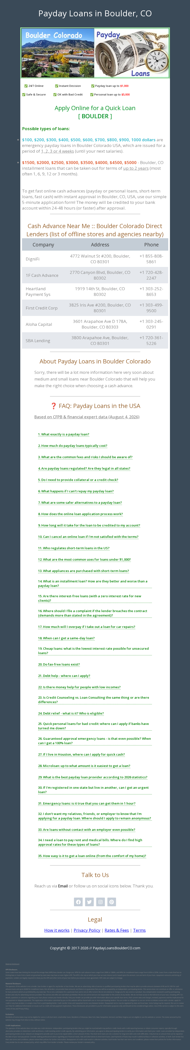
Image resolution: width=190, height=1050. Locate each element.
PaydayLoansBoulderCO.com (116, 948)
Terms (139, 930)
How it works (57, 930)
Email (63, 886)
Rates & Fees (117, 930)
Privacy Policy (87, 930)
